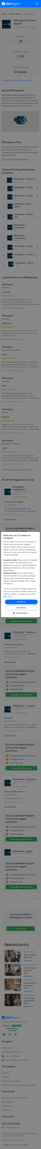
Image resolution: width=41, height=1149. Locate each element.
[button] (20, 613)
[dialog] (20, 574)
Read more (7, 597)
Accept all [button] (21, 602)
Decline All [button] (21, 608)
